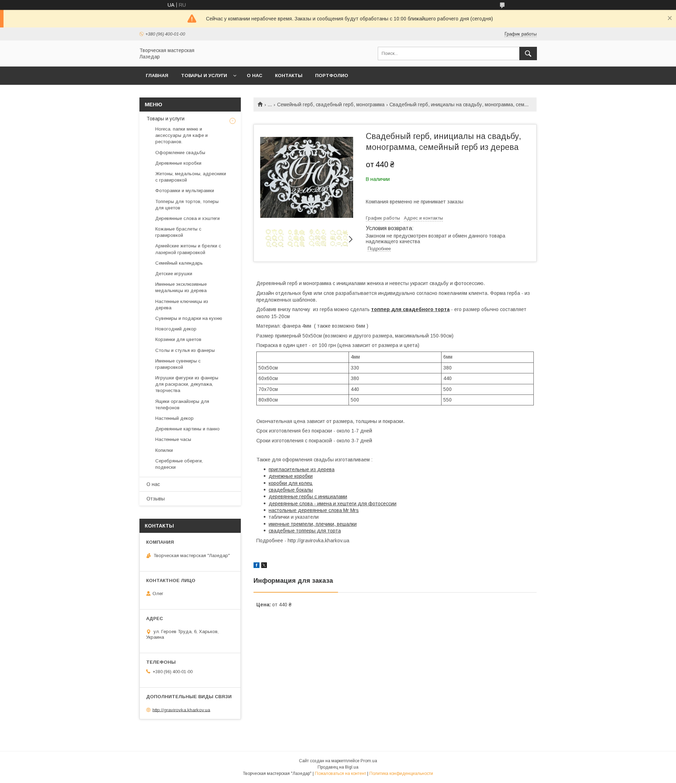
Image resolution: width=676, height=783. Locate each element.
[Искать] (528, 53)
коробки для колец (291, 483)
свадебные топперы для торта (305, 530)
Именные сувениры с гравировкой (178, 364)
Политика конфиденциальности (401, 773)
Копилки (164, 450)
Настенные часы (173, 439)
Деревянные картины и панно (187, 428)
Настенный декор (174, 418)
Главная (157, 75)
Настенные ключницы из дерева (181, 304)
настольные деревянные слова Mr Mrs (314, 510)
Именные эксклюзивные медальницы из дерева (181, 287)
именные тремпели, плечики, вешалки (313, 524)
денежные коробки (291, 476)
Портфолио (331, 75)
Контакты (288, 75)
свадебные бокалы (291, 490)
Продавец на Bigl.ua (338, 767)
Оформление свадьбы (180, 152)
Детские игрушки (173, 273)
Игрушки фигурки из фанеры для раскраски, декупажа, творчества (186, 384)
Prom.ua (369, 760)
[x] (264, 566)
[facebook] (256, 566)
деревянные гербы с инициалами (308, 496)
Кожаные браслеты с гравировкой (178, 232)
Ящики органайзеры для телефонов (182, 404)
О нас (254, 75)
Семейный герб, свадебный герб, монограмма (330, 104)
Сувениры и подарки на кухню (188, 318)
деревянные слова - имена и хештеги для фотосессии (332, 503)
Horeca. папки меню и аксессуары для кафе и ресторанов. (181, 135)
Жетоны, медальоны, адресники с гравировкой (190, 177)
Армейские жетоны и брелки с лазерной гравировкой (188, 249)
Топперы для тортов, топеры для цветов (187, 204)
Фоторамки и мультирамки (184, 190)
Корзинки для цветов (178, 339)
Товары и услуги (204, 75)
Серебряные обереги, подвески (179, 464)
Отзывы (155, 498)
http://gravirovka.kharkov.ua (181, 709)
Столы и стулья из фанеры (185, 350)
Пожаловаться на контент (340, 773)
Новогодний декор (175, 328)
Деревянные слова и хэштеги (187, 218)
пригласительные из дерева (301, 469)
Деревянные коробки (178, 163)
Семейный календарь (179, 263)
